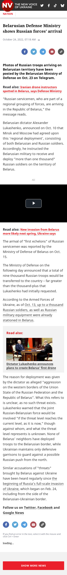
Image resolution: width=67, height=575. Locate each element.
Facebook (45, 507)
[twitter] (42, 5)
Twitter (30, 507)
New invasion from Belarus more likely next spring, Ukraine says (31, 231)
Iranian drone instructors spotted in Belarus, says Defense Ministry (32, 89)
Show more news (33, 565)
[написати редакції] (52, 52)
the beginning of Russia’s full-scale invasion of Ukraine (33, 483)
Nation (8, 13)
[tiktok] (55, 5)
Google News (13, 513)
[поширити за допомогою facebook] (24, 52)
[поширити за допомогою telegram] (43, 52)
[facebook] (48, 5)
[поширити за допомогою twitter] (34, 52)
